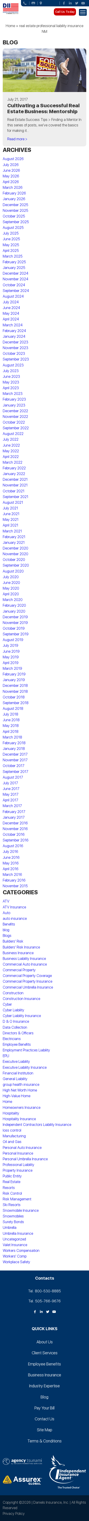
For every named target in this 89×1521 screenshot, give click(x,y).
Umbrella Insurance (18, 1233)
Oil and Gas (12, 1142)
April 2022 (11, 457)
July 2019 (10, 645)
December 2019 (15, 617)
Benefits (9, 924)
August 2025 (13, 227)
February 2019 (14, 674)
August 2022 (13, 434)
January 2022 (14, 474)
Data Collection (15, 1027)
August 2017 (13, 777)
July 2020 (11, 577)
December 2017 (15, 754)
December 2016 (15, 823)
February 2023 (14, 399)
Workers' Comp (14, 1256)
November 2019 (15, 623)
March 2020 (13, 600)
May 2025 (11, 245)
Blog (44, 1397)
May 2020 (11, 588)
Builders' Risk (13, 941)
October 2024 (14, 285)
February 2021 (14, 537)
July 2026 (11, 165)
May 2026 (11, 176)
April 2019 (10, 663)
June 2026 (11, 170)
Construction (13, 993)
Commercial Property (19, 970)
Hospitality (11, 1113)
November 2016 (15, 829)
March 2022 (12, 462)
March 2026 (13, 187)
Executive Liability (16, 1061)
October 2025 (14, 216)
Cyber (7, 1004)
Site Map (44, 1429)
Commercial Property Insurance (27, 981)
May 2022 (11, 451)
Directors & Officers (18, 1033)
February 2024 (14, 331)
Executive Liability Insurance (25, 1067)
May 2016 (11, 863)
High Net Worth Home (20, 1090)
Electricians (12, 1039)
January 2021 (14, 542)
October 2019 (14, 628)
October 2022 (14, 422)
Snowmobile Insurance (21, 1210)
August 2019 (13, 640)
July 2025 (11, 233)
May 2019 (11, 657)
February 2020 (14, 605)
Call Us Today (65, 11)
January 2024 (14, 336)
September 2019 (16, 634)
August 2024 (13, 296)
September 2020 (16, 565)
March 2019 (12, 668)
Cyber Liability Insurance (22, 1016)
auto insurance (15, 918)
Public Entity (12, 1176)
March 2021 (12, 531)
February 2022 (14, 468)
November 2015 (15, 886)
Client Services (45, 1352)
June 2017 (11, 789)
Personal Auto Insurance (22, 1147)
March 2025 (13, 256)
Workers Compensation (21, 1250)
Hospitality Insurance (19, 1119)
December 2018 (15, 685)
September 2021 (15, 497)
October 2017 (13, 766)
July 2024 (11, 302)
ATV (6, 901)
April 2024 (11, 319)
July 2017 (10, 783)
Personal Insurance (18, 1153)
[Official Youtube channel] (83, 3)
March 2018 (12, 737)
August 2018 (13, 708)
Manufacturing (14, 1136)
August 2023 (13, 365)
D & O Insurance (16, 1021)
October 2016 (14, 834)
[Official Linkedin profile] (70, 3)
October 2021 (13, 491)
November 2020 (15, 554)
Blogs (7, 935)
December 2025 (15, 205)
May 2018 (11, 725)
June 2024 (11, 308)
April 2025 (11, 250)
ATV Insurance (14, 907)
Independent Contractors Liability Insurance (37, 1124)
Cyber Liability (13, 1010)
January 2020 (14, 611)
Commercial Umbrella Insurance (28, 987)
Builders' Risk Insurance (21, 947)
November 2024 (15, 279)
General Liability (15, 1079)
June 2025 (11, 239)
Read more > (17, 139)
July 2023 (11, 371)
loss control (12, 1130)
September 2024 (16, 291)
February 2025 (14, 262)
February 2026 (14, 193)
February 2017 (14, 812)
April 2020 (11, 594)
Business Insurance (18, 953)
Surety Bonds (13, 1222)
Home (10, 26)
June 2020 (11, 582)
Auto (6, 913)
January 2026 (14, 199)
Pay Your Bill (44, 1408)
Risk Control (12, 1193)
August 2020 (13, 571)
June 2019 (11, 651)
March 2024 (13, 325)
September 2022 (16, 428)
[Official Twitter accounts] (76, 3)
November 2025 (15, 210)
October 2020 (14, 559)
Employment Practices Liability (26, 1050)
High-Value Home (16, 1096)
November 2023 (15, 348)
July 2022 (10, 439)
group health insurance (21, 1084)
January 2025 (14, 268)
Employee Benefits (17, 1044)
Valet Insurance (15, 1245)
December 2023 (15, 342)
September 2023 (16, 359)
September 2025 (16, 222)
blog (6, 930)
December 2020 (15, 548)
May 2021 (10, 519)
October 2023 (14, 353)
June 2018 (11, 720)
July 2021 (10, 508)
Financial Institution (18, 1073)
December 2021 (15, 479)
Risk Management (17, 1199)
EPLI (6, 1056)
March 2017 (12, 806)
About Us (45, 1342)
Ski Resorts (12, 1205)
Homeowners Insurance (21, 1107)
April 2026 (11, 182)
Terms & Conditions (44, 1441)
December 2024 (15, 273)
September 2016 (16, 840)
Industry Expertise (44, 1385)
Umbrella (9, 1227)
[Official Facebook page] (64, 3)
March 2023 (13, 393)
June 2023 (11, 376)
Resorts (9, 1188)
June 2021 (11, 514)
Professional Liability (18, 1165)
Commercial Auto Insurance (25, 964)
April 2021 (10, 525)
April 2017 (10, 800)
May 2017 (10, 794)
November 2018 (15, 691)
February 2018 (14, 743)
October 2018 (14, 697)
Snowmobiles (13, 1216)
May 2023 (11, 382)
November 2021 (15, 485)
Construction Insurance (21, 999)
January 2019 (14, 680)
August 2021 (13, 502)
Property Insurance (17, 1170)
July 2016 (10, 851)
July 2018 (10, 714)
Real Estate (11, 1182)
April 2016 (10, 869)
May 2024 (11, 313)
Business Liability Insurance (24, 958)
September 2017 (15, 771)
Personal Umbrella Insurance (25, 1159)
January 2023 (14, 405)
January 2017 (14, 817)
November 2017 (15, 760)
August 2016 (13, 846)
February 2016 (14, 880)
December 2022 (15, 411)
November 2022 (15, 416)
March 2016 (12, 874)
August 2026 (13, 159)
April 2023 (11, 388)
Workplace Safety (16, 1262)
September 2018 (16, 703)
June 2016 (11, 857)
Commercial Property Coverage (27, 976)
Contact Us (44, 1418)
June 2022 (11, 445)
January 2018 (14, 748)
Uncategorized (14, 1239)
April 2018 (10, 731)
